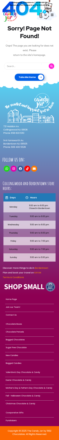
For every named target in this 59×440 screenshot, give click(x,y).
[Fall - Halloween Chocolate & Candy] (29, 396)
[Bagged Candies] (29, 363)
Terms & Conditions (13, 277)
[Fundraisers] (29, 420)
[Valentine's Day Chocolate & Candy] (29, 372)
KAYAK (37, 272)
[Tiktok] (27, 169)
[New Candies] (29, 355)
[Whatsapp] (7, 169)
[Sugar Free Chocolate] (29, 347)
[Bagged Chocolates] (29, 340)
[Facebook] (20, 169)
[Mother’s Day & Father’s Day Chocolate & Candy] (29, 388)
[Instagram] (14, 169)
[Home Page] (29, 299)
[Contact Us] (29, 315)
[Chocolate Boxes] (29, 324)
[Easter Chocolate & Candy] (29, 380)
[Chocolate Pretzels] (29, 332)
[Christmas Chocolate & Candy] (29, 404)
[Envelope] (34, 169)
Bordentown (42, 268)
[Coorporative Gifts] (29, 413)
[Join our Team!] (29, 307)
